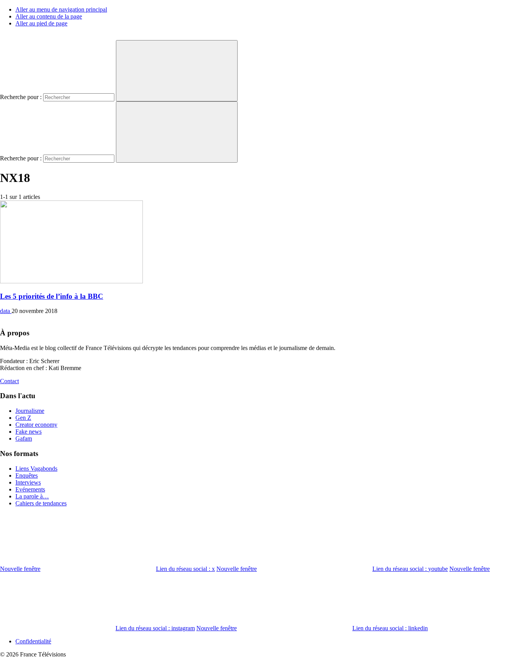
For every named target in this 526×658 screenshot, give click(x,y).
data (6, 311)
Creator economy (36, 424)
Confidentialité (33, 641)
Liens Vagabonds (36, 468)
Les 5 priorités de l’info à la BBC (51, 296)
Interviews (28, 482)
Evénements (30, 489)
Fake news (28, 431)
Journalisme (29, 410)
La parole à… (32, 496)
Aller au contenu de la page (48, 16)
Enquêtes (26, 475)
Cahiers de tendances (41, 503)
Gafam (23, 438)
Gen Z (23, 417)
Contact (9, 381)
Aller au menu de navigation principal (61, 9)
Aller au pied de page (41, 23)
